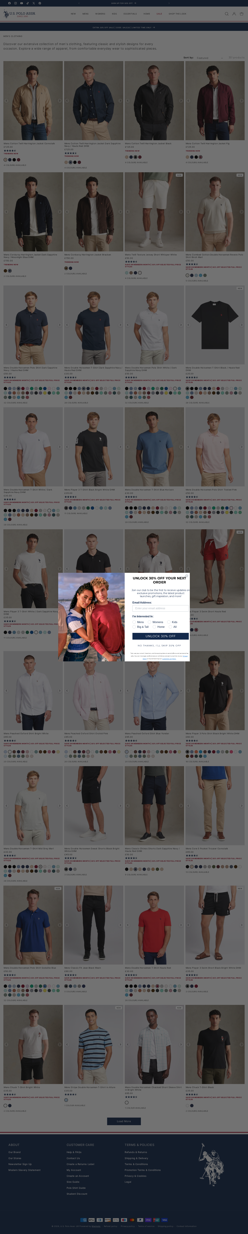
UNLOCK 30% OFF (161, 636)
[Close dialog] (186, 576)
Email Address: (142, 602)
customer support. (169, 659)
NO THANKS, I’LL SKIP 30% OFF (159, 645)
